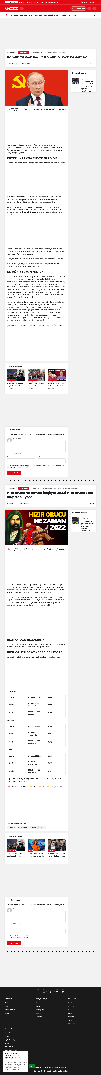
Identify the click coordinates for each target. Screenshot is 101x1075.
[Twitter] (44, 991)
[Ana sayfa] (6, 15)
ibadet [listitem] (33, 827)
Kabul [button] (32, 1066)
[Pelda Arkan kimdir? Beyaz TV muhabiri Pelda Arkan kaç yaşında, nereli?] (36, 849)
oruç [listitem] (42, 827)
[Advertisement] (50, 33)
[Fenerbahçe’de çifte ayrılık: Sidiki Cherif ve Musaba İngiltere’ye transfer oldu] (83, 84)
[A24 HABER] (11, 8)
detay (17, 592)
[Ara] (89, 8)
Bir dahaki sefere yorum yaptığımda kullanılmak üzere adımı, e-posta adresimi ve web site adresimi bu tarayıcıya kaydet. (37, 466)
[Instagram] (50, 991)
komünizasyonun (32, 212)
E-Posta (40, 457)
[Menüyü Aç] (22, 8)
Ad (8, 457)
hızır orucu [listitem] (22, 827)
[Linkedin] (63, 991)
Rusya (22, 199)
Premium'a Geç (80, 8)
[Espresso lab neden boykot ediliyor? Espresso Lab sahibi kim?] (16, 379)
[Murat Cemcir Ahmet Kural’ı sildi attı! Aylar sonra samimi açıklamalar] (57, 849)
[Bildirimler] (94, 8)
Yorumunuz (17, 439)
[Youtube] (56, 991)
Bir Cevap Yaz (14, 429)
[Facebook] (38, 991)
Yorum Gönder (14, 473)
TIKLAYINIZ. (22, 781)
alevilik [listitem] (11, 827)
